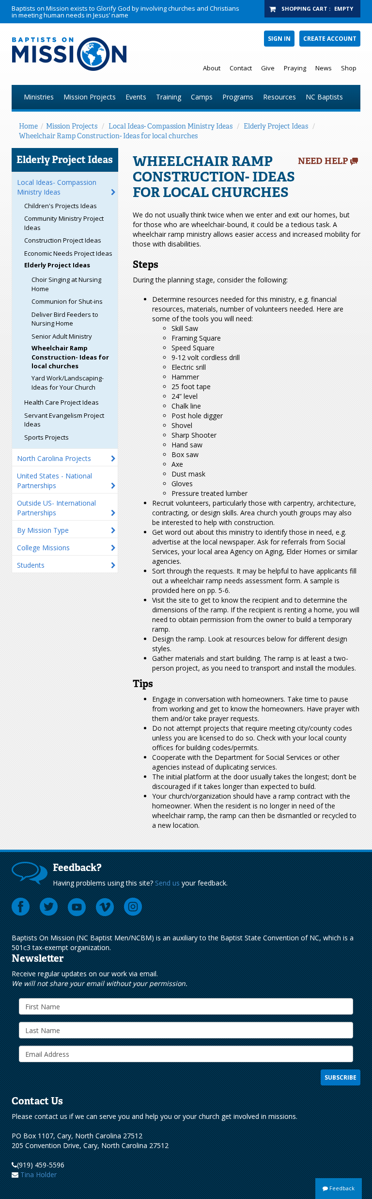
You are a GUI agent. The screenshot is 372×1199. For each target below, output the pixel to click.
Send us (167, 882)
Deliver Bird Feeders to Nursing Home (64, 319)
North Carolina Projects (54, 458)
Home (28, 126)
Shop (348, 68)
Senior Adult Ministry (61, 336)
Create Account (329, 38)
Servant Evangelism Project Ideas (64, 420)
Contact (241, 68)
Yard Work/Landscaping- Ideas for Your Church (67, 383)
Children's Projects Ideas (60, 205)
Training (168, 96)
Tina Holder (38, 1174)
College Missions (43, 547)
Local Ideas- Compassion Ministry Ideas (170, 126)
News (323, 68)
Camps (202, 96)
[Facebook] (21, 907)
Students (31, 565)
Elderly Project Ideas (276, 126)
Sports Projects (46, 437)
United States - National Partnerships (54, 480)
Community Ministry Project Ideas (64, 223)
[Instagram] (133, 907)
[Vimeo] (105, 907)
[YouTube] (77, 907)
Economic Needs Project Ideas (68, 253)
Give (268, 68)
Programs (237, 96)
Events (135, 96)
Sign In (279, 38)
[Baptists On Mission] (80, 54)
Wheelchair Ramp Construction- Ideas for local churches (108, 135)
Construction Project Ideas (62, 240)
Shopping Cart (304, 8)
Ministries (39, 96)
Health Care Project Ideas (61, 402)
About (211, 68)
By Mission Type (43, 530)
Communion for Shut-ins (67, 301)
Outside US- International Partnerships (56, 507)
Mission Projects (89, 96)
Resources (279, 96)
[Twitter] (49, 907)
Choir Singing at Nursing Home (66, 284)
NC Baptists (324, 96)
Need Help (323, 161)
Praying (295, 68)
